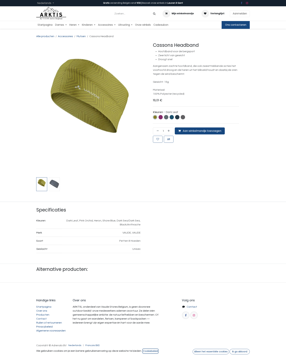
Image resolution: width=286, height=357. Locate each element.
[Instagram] (247, 3)
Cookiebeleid (150, 351)
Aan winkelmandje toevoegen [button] (201, 131)
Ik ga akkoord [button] (239, 351)
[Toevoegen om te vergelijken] (168, 139)
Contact (41, 318)
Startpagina (43, 306)
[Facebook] (241, 3)
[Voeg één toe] (169, 131)
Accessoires (65, 36)
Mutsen (81, 36)
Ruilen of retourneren (49, 322)
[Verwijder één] (156, 131)
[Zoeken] (154, 14)
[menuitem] (45, 25)
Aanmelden (240, 13)
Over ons (41, 310)
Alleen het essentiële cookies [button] (211, 351)
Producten (42, 314)
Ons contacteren (235, 25)
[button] (41, 109)
